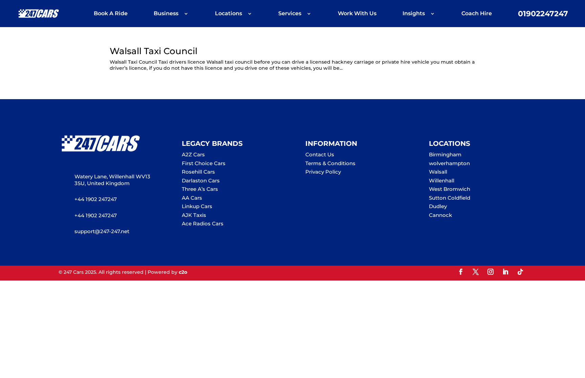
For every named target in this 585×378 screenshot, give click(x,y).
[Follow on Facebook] (461, 272)
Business (166, 14)
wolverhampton (449, 163)
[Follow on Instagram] (490, 272)
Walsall (438, 172)
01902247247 (543, 14)
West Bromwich (449, 189)
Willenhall (441, 180)
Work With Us (357, 14)
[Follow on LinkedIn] (505, 272)
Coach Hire (476, 14)
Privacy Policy (323, 172)
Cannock (440, 215)
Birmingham (445, 154)
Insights (414, 14)
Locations (228, 14)
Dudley (438, 206)
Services (289, 14)
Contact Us (319, 154)
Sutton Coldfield (449, 198)
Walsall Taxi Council (153, 51)
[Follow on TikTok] (520, 272)
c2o (183, 272)
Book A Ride (111, 14)
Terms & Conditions (330, 163)
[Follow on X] (476, 272)
